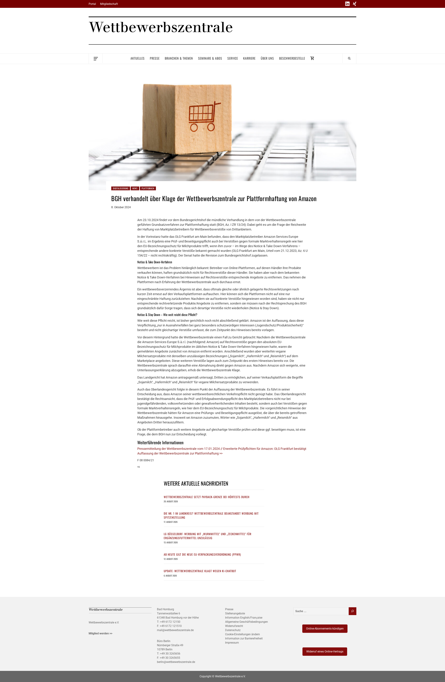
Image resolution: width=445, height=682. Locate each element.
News (134, 188)
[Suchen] (352, 611)
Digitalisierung (120, 188)
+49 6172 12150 (170, 621)
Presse (155, 58)
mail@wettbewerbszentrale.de (175, 630)
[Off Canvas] (96, 58)
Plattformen (148, 188)
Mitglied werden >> (100, 633)
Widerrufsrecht (234, 626)
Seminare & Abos (210, 58)
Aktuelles (138, 58)
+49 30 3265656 (170, 653)
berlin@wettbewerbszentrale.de (176, 662)
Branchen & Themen (179, 58)
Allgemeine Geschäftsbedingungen (246, 621)
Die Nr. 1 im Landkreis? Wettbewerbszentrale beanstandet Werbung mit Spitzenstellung (211, 515)
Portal (92, 4)
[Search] (349, 58)
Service (232, 58)
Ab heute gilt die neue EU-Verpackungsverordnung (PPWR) (202, 554)
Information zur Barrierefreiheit (244, 638)
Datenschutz (233, 630)
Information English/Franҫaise (243, 617)
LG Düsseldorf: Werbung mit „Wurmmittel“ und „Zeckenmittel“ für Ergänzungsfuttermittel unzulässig (207, 536)
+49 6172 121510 (171, 626)
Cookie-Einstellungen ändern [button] (242, 634)
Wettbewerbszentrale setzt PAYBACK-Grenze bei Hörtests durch (206, 497)
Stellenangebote (235, 613)
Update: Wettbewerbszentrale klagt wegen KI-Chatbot (200, 571)
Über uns (267, 58)
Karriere (249, 58)
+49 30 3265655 (170, 657)
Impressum (232, 642)
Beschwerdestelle (292, 58)
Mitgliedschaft (109, 4)
